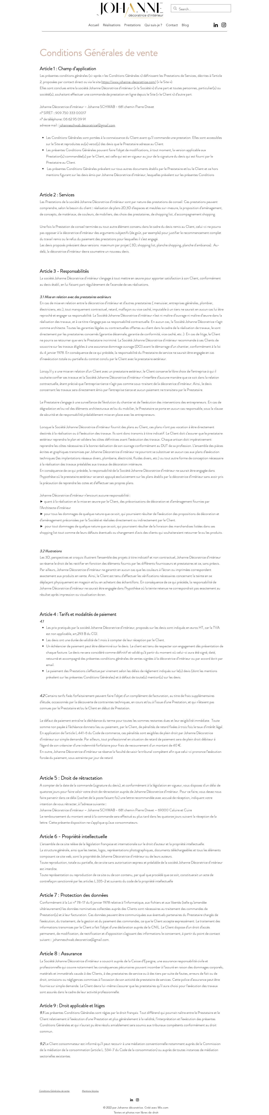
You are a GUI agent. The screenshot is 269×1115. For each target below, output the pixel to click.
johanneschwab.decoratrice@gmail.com (87, 125)
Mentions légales (90, 1091)
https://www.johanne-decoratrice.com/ (128, 81)
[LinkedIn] (216, 25)
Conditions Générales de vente (54, 1091)
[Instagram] (224, 25)
